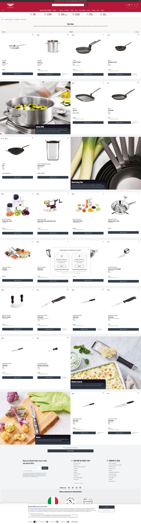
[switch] (46, 522)
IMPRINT (110, 470)
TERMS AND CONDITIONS (114, 472)
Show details (74, 521)
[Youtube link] (73, 488)
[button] (54, 10)
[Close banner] (139, 1)
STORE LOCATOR (77, 474)
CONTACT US (76, 465)
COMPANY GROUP (112, 474)
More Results (70, 450)
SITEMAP (110, 479)
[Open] (86, 5)
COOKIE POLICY (112, 468)
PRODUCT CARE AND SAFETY (79, 466)
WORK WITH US (112, 481)
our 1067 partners (36, 508)
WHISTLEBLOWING (113, 475)
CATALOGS (76, 475)
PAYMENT (75, 470)
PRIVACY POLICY (112, 466)
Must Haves (23, 19)
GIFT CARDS (76, 479)
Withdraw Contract (79, 483)
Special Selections (9, 19)
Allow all (106, 507)
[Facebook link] (76, 488)
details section (74, 517)
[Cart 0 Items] (137, 5)
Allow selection (107, 510)
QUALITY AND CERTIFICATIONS (115, 465)
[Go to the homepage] (10, 5)
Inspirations (17, 19)
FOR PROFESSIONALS (78, 477)
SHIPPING (76, 468)
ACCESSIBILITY (112, 477)
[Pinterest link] (80, 488)
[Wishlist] (32, 34)
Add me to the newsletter (28, 470)
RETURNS (75, 472)
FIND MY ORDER (77, 463)
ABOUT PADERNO (112, 463)
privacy (37, 476)
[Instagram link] (69, 488)
